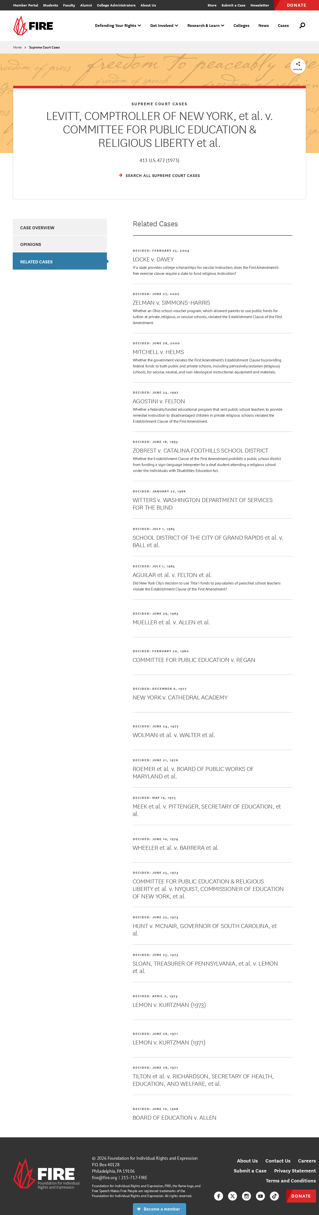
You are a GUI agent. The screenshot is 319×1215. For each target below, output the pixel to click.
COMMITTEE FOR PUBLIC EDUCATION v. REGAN (194, 659)
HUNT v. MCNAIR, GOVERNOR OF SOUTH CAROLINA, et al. (205, 929)
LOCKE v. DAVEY (153, 258)
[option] (60, 227)
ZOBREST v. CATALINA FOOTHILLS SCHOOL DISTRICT (200, 450)
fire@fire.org (104, 1177)
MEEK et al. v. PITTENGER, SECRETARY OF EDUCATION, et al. (207, 809)
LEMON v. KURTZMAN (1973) (169, 1004)
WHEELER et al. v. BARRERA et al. (176, 847)
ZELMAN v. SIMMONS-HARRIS (171, 302)
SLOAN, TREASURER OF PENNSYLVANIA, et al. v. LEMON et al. (205, 966)
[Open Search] (302, 25)
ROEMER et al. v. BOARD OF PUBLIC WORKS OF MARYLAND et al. (193, 771)
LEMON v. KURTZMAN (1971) (169, 1041)
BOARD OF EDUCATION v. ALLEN (175, 1117)
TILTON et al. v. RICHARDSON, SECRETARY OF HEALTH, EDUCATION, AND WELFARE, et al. (203, 1079)
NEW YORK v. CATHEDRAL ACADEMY (180, 696)
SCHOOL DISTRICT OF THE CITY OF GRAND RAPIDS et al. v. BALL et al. (208, 540)
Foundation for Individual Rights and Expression (153, 1158)
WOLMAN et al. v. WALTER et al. (174, 734)
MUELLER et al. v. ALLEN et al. (171, 621)
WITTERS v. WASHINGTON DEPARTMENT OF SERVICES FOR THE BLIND (203, 503)
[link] (34, 25)
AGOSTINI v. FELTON (159, 400)
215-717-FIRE (134, 1177)
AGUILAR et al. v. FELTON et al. (172, 574)
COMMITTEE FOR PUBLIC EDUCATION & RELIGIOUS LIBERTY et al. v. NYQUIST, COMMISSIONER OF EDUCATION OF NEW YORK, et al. (208, 888)
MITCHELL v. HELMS (158, 351)
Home (17, 47)
